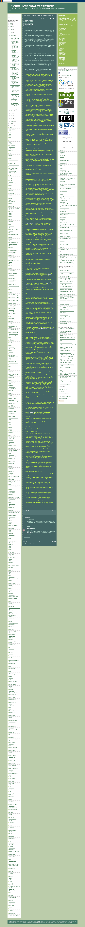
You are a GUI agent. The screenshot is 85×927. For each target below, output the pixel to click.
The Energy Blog (63, 211)
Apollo (10, 177)
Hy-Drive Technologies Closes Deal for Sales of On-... (15, 105)
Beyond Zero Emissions (14, 208)
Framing (11, 451)
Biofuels (67, 393)
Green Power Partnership (14, 497)
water (10, 892)
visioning (11, 883)
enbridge (11, 393)
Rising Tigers (11, 732)
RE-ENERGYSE (12, 710)
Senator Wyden (12, 757)
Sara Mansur (61, 47)
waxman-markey (12, 898)
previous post (29, 532)
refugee (10, 717)
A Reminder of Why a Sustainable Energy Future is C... (14, 64)
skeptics (11, 766)
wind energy (11, 908)
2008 (11, 29)
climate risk (11, 311)
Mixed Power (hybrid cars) (65, 278)
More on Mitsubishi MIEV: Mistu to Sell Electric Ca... (14, 94)
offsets (10, 642)
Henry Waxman (12, 504)
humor (10, 513)
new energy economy (13, 623)
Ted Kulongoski (12, 820)
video (10, 879)
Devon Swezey (62, 57)
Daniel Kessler (62, 43)
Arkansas (11, 182)
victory (10, 878)
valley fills (11, 871)
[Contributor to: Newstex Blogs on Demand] (69, 134)
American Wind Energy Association (66, 281)
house (10, 509)
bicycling (11, 211)
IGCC (10, 523)
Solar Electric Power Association (66, 284)
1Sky (10, 132)
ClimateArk (62, 247)
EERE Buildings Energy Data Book (66, 356)
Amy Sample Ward (62, 53)
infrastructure (11, 535)
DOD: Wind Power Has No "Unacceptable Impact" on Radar (14, 102)
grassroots (11, 487)
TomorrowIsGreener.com (64, 208)
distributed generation (13, 363)
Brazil (10, 239)
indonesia (11, 533)
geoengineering (12, 469)
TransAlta (11, 846)
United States (12, 868)
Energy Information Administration (66, 254)
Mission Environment (64, 249)
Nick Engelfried (62, 35)
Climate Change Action (64, 244)
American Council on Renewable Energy (67, 294)
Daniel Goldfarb (62, 39)
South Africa (11, 786)
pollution (11, 687)
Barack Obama (12, 201)
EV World (61, 168)
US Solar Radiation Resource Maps (66, 334)
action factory (12, 147)
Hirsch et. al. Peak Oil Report (65, 367)
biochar (10, 216)
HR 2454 (11, 510)
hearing (10, 502)
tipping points (12, 838)
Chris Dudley (11, 275)
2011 (11, 24)
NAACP (10, 601)
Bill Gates (11, 214)
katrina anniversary (13, 560)
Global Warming (68, 396)
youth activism (12, 913)
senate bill (11, 753)
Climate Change (62, 396)
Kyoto (10, 568)
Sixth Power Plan (12, 765)
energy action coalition (13, 396)
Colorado (11, 321)
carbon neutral (12, 257)
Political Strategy (12, 684)
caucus (10, 262)
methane (11, 588)
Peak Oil (65, 398)
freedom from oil (12, 456)
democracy (11, 347)
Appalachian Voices (63, 324)
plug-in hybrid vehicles (13, 674)
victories (11, 876)
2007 (11, 31)
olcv (10, 655)
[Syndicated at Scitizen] (63, 134)
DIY (10, 366)
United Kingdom (12, 861)
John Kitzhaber (12, 554)
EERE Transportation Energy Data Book (67, 354)
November (13, 35)
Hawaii (10, 500)
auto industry (11, 193)
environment (11, 414)
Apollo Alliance (62, 318)
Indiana (10, 531)
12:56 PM (29, 534)
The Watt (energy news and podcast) (67, 224)
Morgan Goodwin (62, 40)
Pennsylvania (12, 668)
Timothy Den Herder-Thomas (64, 34)
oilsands (11, 654)
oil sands (11, 652)
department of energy (13, 353)
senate (10, 752)
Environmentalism (12, 420)
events (10, 430)
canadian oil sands (13, 250)
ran (10, 707)
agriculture (11, 153)
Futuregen (31, 307)
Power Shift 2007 (12, 694)
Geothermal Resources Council (66, 288)
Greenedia (61, 158)
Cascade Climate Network (14, 260)
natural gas (11, 618)
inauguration (11, 528)
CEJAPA (11, 265)
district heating (12, 364)
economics (11, 377)
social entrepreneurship (13, 773)
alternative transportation (14, 165)
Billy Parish (61, 49)
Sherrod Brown (12, 760)
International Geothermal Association (67, 286)
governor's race (12, 481)
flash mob (11, 443)
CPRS (10, 342)
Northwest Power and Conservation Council (68, 263)
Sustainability (61, 398)
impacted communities (13, 525)
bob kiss (11, 231)
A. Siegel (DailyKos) (63, 200)
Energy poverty (12, 406)
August (12, 110)
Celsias (61, 192)
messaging (11, 586)
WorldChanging (62, 155)
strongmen (11, 801)
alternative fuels (12, 163)
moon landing (12, 595)
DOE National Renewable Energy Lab (67, 260)
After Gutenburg (63, 225)
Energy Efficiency (62, 389)
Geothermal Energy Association (66, 289)
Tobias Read (11, 839)
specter (10, 789)
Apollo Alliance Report (64, 371)
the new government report (31, 223)
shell (10, 758)
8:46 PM (28, 526)
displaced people (12, 361)
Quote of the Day (12, 702)
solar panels (11, 783)
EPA (10, 422)
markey (10, 580)
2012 (11, 23)
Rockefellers (11, 737)
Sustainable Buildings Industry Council (67, 307)
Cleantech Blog (62, 235)
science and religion (13, 747)
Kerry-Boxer (11, 564)
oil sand (10, 650)
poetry (10, 676)
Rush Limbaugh (12, 742)
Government (11, 479)
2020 (10, 135)
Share (53, 510)
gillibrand (11, 473)
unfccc (10, 859)
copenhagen (11, 340)
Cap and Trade (12, 253)
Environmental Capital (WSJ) (65, 238)
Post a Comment (27, 537)
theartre (10, 833)
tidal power (11, 836)
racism (10, 704)
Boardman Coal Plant (13, 229)
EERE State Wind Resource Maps (66, 335)
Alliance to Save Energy (64, 304)
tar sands (11, 812)
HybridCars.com (63, 170)
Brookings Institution (13, 244)
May (12, 115)
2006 (11, 32)
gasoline (11, 468)
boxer (10, 237)
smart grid (11, 770)
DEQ (10, 358)
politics (10, 686)
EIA (10, 383)
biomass (11, 221)
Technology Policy (12, 819)
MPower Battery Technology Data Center (67, 350)
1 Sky (10, 127)
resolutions (11, 728)
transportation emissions (14, 851)
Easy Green (62, 242)
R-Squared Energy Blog (64, 227)
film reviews (11, 442)
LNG (10, 575)
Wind (59, 391)
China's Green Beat (63, 222)
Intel (10, 538)
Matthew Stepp (62, 55)
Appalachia (11, 178)
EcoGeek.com (62, 219)
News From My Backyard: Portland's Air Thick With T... (14, 56)
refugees (11, 718)
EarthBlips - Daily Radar (64, 160)
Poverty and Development (14, 692)
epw (10, 424)
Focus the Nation (12, 448)
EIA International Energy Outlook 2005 (67, 364)
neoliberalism (11, 619)
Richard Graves (62, 38)
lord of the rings (12, 577)
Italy (10, 547)
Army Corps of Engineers (14, 183)
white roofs (11, 905)
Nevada (10, 621)
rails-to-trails (11, 705)
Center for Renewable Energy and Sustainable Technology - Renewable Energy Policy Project (67, 297)
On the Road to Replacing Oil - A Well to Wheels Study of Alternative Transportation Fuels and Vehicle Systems (68, 383)
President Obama (12, 699)
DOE (10, 369)
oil (9, 647)
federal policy (12, 438)
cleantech (11, 289)
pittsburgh (11, 673)
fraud (10, 453)
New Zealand (11, 629)
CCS (10, 263)
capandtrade (11, 255)
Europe (10, 429)
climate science (12, 313)
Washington (11, 889)
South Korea (11, 788)
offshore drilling (12, 644)
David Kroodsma (62, 45)
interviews (11, 544)
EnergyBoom (62, 152)
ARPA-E (11, 185)
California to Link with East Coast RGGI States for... (14, 82)
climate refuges (12, 308)
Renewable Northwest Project (65, 321)
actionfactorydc (12, 148)
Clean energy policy (13, 282)
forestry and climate (13, 450)
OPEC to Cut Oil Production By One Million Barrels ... (14, 90)
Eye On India (11, 437)
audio (10, 188)
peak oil (10, 666)
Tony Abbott (11, 843)
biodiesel (11, 218)
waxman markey (12, 897)
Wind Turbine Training (28, 24)
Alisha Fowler (61, 37)
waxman (11, 895)
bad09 (10, 198)
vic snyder (11, 874)
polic (10, 679)
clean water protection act (14, 287)
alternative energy (12, 161)
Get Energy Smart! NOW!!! (65, 198)
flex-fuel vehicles (12, 445)
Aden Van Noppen (62, 60)
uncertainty (11, 857)
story (43, 30)
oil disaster (11, 649)
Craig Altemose (62, 29)
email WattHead (11, 17)
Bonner (10, 232)
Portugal (11, 689)
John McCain (11, 555)
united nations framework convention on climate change (14, 865)
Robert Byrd (11, 735)
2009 (11, 27)
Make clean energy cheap (14, 578)
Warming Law (62, 202)
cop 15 (10, 337)
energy (10, 395)
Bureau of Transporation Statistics (66, 262)
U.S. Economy (12, 854)
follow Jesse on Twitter (69, 25)
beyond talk (11, 206)
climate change (12, 294)
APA (10, 175)
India (10, 530)
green (10, 489)
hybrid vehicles (12, 517)
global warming (12, 478)
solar (10, 775)
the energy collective (67, 137)
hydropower (11, 518)
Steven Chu (11, 796)
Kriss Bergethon (62, 30)
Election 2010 (12, 387)
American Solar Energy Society (66, 283)
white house (11, 903)
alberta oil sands (12, 156)
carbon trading (12, 258)
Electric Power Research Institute (66, 279)
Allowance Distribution (13, 160)
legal (10, 572)
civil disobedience (12, 276)
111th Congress (12, 129)
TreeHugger (62, 153)
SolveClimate (62, 150)
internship (11, 542)
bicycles (11, 209)
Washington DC (12, 890)
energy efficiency (12, 403)
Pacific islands (12, 663)
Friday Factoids (12, 458)
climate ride (11, 310)
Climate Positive (12, 303)
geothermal (11, 471)
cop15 (10, 339)
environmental (12, 416)
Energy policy (12, 405)
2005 (11, 123)
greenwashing (12, 499)
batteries (11, 203)
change (10, 268)
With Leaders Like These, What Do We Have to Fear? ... (14, 60)
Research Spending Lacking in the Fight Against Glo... (14, 42)
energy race (11, 409)
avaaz (10, 195)
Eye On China (12, 435)
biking (10, 213)
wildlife (10, 907)
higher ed (11, 505)
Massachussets (12, 583)
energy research (12, 411)
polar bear (11, 678)
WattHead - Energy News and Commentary (32, 6)
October (12, 37)
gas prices (11, 466)
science (10, 745)
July (12, 112)
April (12, 116)
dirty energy (11, 359)
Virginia (10, 881)
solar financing (12, 778)
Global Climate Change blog (65, 233)
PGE (10, 671)
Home (39, 541)
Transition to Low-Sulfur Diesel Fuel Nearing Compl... (15, 86)
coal (10, 316)
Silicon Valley (12, 763)
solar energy (11, 776)
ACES (10, 143)
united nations (12, 862)
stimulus (11, 797)
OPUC (10, 657)
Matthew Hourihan (62, 42)
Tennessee (11, 822)
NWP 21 (11, 637)
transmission (11, 849)
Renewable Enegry (13, 720)
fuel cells (11, 460)
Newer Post (25, 541)
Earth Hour (11, 371)
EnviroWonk (62, 220)
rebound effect (12, 712)
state (10, 791)
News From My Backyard (14, 632)
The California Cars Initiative (65, 276)
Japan (10, 549)
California (11, 247)
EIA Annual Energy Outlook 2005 (66, 360)
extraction (11, 432)
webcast (11, 900)
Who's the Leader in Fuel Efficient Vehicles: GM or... (14, 73)
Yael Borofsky (61, 32)
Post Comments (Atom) (32, 543)
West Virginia (12, 902)
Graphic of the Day (13, 486)
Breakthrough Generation (14, 240)
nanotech (11, 604)
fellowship (11, 440)
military (10, 590)
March (12, 118)
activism (11, 150)
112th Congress (12, 130)
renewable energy (12, 722)
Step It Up (11, 794)
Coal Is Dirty (62, 157)
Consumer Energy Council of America (67, 306)
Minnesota (11, 591)
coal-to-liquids (12, 319)
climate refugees (12, 306)
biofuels (10, 219)
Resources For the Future (64, 309)
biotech (10, 224)
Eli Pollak (61, 50)
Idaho (10, 522)
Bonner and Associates (13, 234)
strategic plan (32, 412)
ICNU (10, 520)
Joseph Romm (12, 557)
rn (9, 734)
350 (10, 137)
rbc (10, 709)
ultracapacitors (12, 856)
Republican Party (12, 726)
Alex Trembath (62, 58)
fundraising (11, 463)
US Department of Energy (64, 256)
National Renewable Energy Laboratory (45, 328)
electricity (11, 390)
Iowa (10, 546)
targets (10, 814)
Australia (11, 190)
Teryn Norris (11, 824)
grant (10, 484)
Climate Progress (12, 305)
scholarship (11, 744)
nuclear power (12, 636)
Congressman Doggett (13, 335)
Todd (10, 841)
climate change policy (13, 300)
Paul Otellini (11, 665)
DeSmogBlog (62, 181)
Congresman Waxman (13, 329)
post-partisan (11, 691)
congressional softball (13, 332)
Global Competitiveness (14, 476)
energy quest (11, 408)
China (10, 271)
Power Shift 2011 (12, 697)
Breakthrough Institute (13, 242)
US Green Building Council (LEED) (66, 300)
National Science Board (13, 613)
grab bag (11, 482)
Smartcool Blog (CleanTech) (65, 236)
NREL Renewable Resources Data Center (68, 337)
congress (11, 330)
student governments (13, 802)
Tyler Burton (61, 33)
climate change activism (14, 295)
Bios (10, 222)
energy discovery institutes (14, 401)
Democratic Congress (13, 348)
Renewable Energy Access (65, 162)
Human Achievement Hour (14, 512)
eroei (10, 425)
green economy (12, 492)
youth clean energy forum (14, 915)
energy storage (12, 413)
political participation (13, 681)
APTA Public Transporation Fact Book (67, 365)
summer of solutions (13, 804)
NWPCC (11, 639)
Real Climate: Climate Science (65, 171)
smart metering (12, 771)
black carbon (11, 226)
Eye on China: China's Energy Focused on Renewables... (14, 98)
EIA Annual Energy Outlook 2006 (66, 362)
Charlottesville (12, 270)
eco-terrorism (11, 372)
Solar (67, 389)
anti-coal (11, 173)
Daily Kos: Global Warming (65, 209)
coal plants (11, 318)
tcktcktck (11, 815)
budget (10, 245)
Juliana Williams (62, 59)
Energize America (63, 268)
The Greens (11, 827)
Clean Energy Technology (14, 286)
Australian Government (13, 191)
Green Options (62, 215)
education (11, 380)
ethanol (10, 427)
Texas (10, 825)
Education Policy (12, 382)
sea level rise (12, 750)
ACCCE (10, 140)
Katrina (10, 559)
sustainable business (13, 807)
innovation (11, 536)
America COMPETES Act (14, 166)
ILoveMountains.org (63, 323)
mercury (11, 585)
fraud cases (11, 455)
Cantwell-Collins (12, 252)
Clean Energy (12, 278)
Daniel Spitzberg (62, 54)
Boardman (11, 227)
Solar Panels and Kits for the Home (30, 25)
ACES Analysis (12, 145)
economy (11, 378)
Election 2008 (12, 385)
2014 (10, 134)
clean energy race (12, 284)
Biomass (62, 391)
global (10, 474)
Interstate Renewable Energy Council (67, 272)
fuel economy (12, 461)
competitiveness (12, 324)
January (12, 121)
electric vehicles (12, 388)
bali (10, 200)
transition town (12, 848)
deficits (10, 345)
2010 (11, 26)
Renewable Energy (62, 393)
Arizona (10, 180)
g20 (10, 464)
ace (10, 142)
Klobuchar (11, 567)
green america (12, 491)
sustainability (11, 806)
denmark (11, 352)
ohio (10, 645)
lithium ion (11, 573)
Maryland (11, 582)
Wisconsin (11, 910)
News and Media (12, 631)
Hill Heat (61, 194)
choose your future (13, 273)
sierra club (11, 762)
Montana (11, 593)
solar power (11, 784)
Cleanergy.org (62, 182)
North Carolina (12, 634)
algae (10, 158)
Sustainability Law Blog (64, 203)
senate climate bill (12, 755)
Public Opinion (12, 700)
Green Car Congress (63, 166)
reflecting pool (12, 715)
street (10, 799)
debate (10, 343)
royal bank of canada (13, 739)
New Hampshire (12, 624)
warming (11, 884)
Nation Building (12, 606)
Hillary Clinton (12, 507)
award (10, 196)
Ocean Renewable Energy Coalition (66, 291)
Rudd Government (12, 740)
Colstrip (10, 323)
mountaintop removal (13, 598)
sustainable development (14, 809)
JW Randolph (61, 52)
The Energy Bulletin (63, 163)
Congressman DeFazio (13, 334)
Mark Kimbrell (61, 44)
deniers (10, 350)
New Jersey (11, 626)
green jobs (11, 494)
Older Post (54, 541)
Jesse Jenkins (30, 528)
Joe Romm (11, 552)
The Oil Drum (62, 165)
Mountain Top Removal (13, 596)
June (12, 113)
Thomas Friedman (12, 835)
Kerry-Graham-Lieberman (14, 565)
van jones (11, 873)
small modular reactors (13, 768)
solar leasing (11, 781)
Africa (10, 152)
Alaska (10, 155)
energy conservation (13, 398)
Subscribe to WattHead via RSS (66, 75)
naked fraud (11, 603)
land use (11, 570)
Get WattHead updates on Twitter (66, 70)
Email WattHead (62, 63)
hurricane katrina (12, 515)
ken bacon (11, 562)
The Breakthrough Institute (65, 270)
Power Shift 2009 (12, 696)
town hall (11, 844)
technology (11, 817)
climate (10, 292)
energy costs (11, 400)
